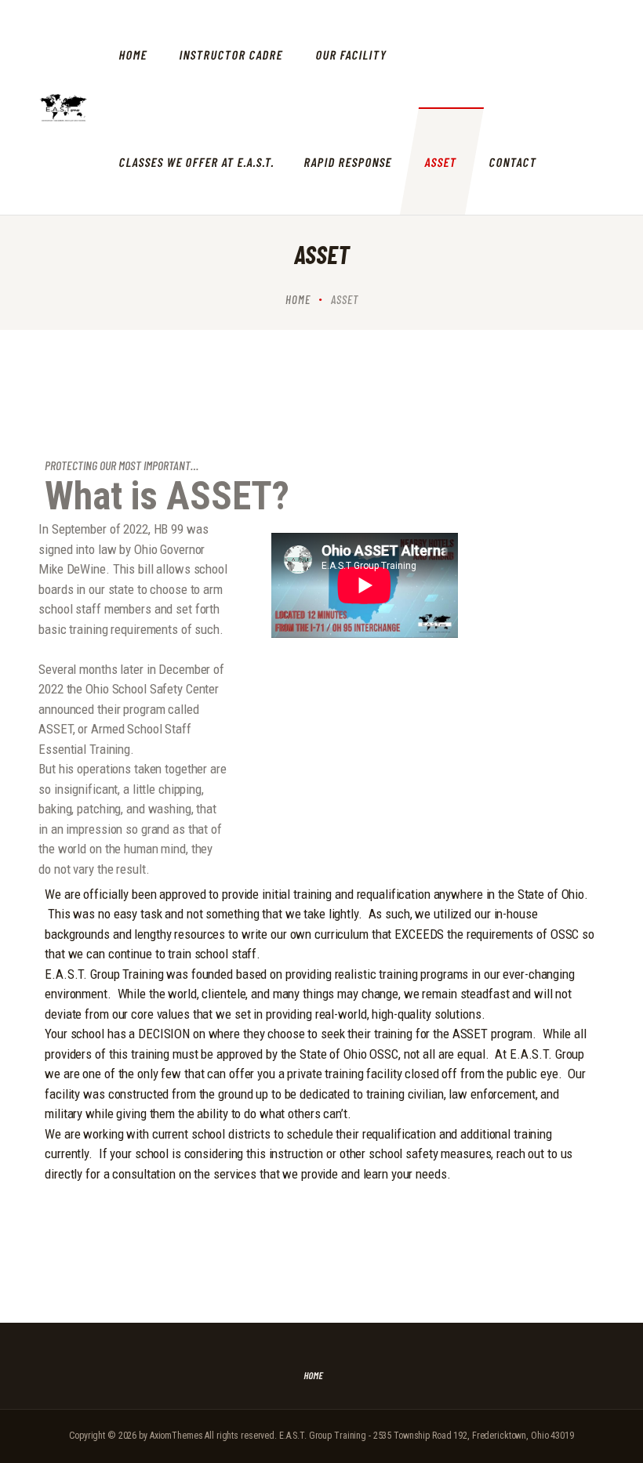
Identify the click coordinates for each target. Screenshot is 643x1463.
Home (298, 299)
